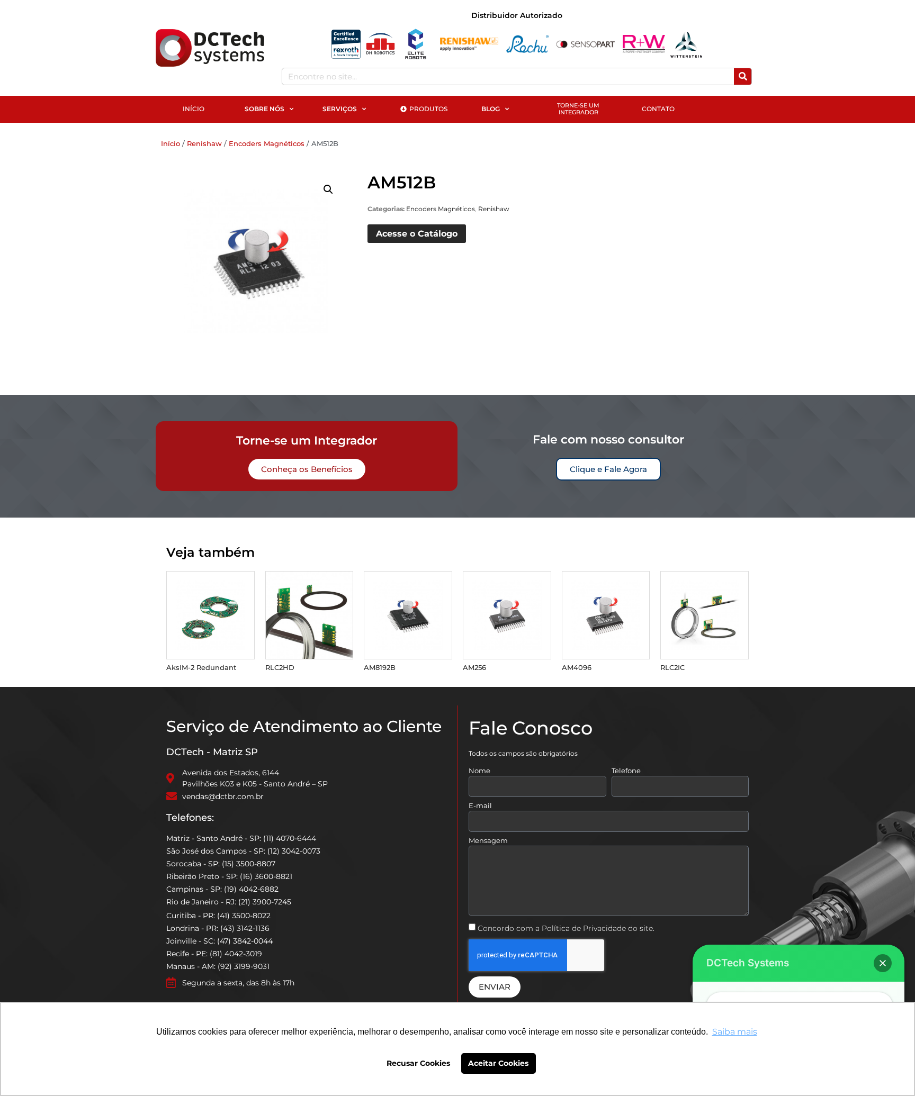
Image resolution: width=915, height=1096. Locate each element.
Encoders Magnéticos (266, 143)
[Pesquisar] (742, 76)
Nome (479, 771)
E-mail (480, 806)
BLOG (490, 109)
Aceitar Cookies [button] (498, 1063)
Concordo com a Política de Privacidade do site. (566, 928)
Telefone (626, 771)
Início (170, 143)
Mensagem (488, 841)
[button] (328, 189)
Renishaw (204, 143)
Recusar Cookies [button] (418, 1063)
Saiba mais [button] (734, 1032)
